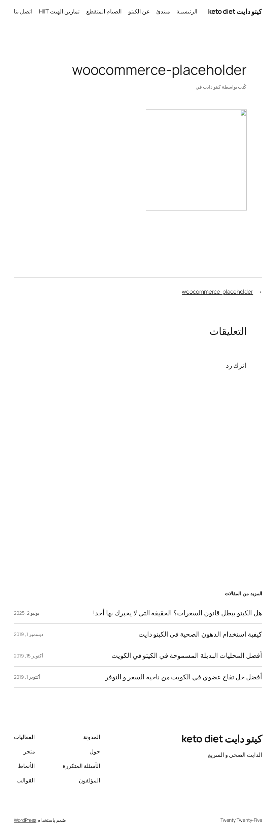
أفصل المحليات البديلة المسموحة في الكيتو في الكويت (186, 655)
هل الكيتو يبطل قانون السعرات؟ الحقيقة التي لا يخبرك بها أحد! (177, 613)
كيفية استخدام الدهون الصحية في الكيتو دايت (200, 634)
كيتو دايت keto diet (235, 11)
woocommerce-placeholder (217, 291)
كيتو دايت (212, 87)
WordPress (25, 820)
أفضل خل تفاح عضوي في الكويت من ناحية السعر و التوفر (183, 677)
